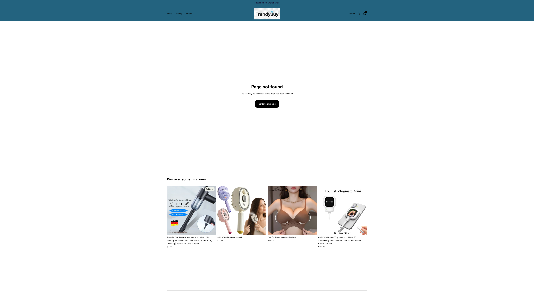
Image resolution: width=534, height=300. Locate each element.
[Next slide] (211, 210)
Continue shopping (267, 104)
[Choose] (261, 230)
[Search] (359, 14)
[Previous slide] (171, 210)
